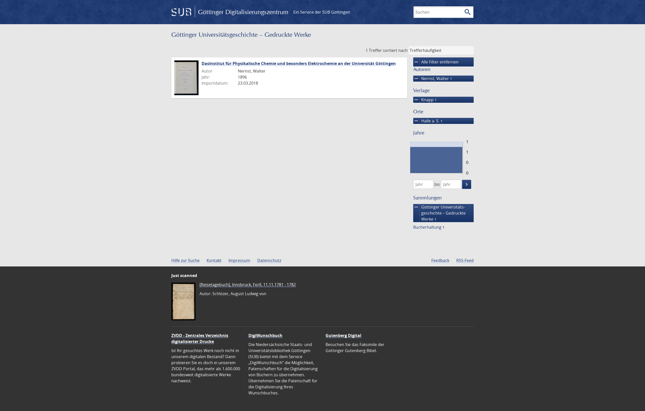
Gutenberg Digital (343, 335)
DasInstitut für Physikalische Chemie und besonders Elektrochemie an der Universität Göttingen (299, 63)
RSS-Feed (465, 260)
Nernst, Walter (432, 79)
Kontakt (214, 260)
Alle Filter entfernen (436, 62)
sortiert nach (395, 50)
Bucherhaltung (428, 227)
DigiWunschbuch (265, 335)
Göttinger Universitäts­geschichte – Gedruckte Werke (439, 213)
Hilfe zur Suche (185, 260)
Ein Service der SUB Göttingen (321, 12)
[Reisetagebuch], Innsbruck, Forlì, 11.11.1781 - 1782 (248, 284)
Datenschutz (269, 260)
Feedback (440, 260)
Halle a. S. (427, 121)
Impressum (239, 260)
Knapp (425, 100)
